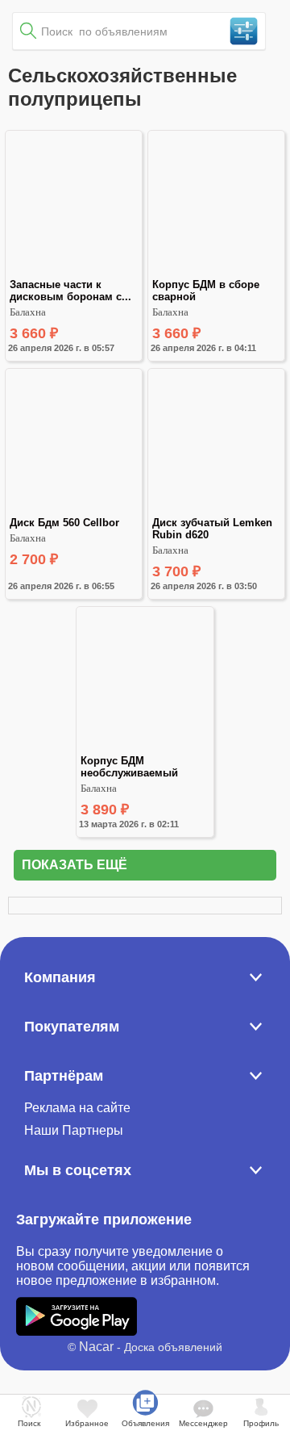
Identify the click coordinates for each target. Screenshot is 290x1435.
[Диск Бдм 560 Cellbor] (74, 510)
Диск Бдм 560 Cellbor (64, 523)
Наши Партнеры (73, 1130)
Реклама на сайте (77, 1108)
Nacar (96, 1346)
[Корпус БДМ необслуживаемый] (145, 748)
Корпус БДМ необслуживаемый (129, 767)
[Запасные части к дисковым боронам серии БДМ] (74, 271)
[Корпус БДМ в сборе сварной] (216, 271)
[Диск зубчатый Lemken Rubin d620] (216, 510)
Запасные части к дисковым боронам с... (70, 290)
